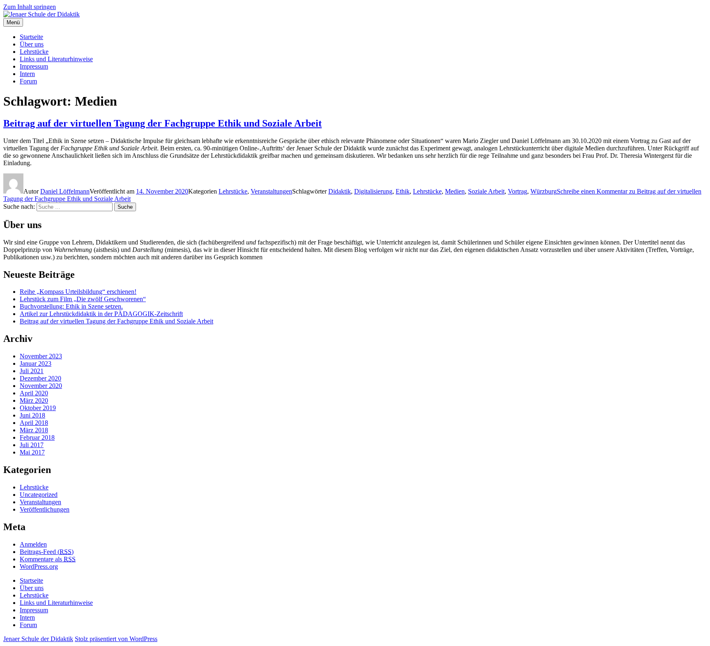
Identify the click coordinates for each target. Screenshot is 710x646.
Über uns (32, 44)
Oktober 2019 (38, 407)
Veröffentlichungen (44, 509)
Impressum (34, 66)
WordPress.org (39, 566)
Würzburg (543, 191)
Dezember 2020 (40, 378)
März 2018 (34, 430)
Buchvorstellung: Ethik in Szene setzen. (71, 306)
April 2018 (34, 422)
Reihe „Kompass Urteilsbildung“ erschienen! (78, 291)
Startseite (31, 36)
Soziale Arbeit (486, 191)
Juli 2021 (32, 370)
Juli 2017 (32, 444)
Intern (27, 73)
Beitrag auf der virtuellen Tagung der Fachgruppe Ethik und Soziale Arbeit (162, 123)
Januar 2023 (35, 363)
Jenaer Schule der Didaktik (38, 638)
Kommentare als (48, 559)
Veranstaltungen (271, 191)
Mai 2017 (32, 452)
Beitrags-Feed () (47, 551)
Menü (13, 22)
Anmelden (33, 544)
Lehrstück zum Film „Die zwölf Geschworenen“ (83, 298)
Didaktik (339, 191)
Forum (28, 81)
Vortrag (517, 191)
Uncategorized (39, 494)
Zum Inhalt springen (29, 6)
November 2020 (41, 385)
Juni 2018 (32, 415)
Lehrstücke (34, 51)
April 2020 (34, 393)
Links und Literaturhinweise (56, 58)
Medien (455, 191)
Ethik (403, 191)
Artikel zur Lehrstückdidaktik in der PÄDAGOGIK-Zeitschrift (101, 313)
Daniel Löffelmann (65, 191)
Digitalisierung (373, 191)
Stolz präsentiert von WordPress (116, 638)
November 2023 (41, 356)
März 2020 (34, 400)
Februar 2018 (37, 437)
